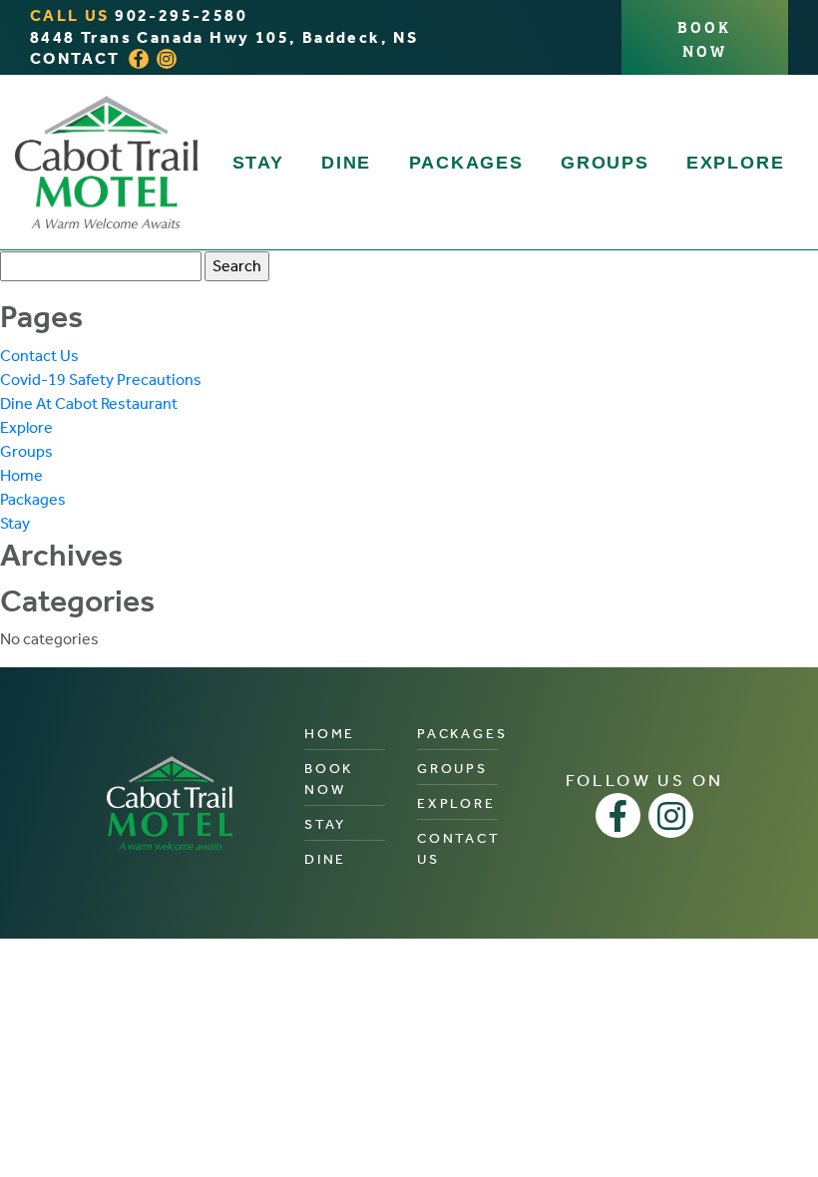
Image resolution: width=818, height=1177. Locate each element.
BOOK (704, 38)
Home (21, 475)
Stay (258, 163)
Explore (735, 163)
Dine (346, 163)
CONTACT (75, 58)
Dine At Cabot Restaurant (89, 403)
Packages (466, 163)
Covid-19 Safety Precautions (101, 379)
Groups (605, 163)
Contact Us (39, 355)
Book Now (328, 779)
